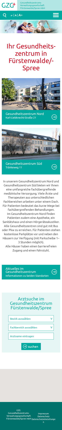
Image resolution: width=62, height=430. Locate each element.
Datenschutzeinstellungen (43, 420)
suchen (33, 346)
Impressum (43, 413)
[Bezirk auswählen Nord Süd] (31, 318)
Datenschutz (43, 416)
